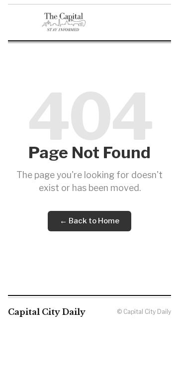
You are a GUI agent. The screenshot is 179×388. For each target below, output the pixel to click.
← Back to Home (89, 220)
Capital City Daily (47, 312)
